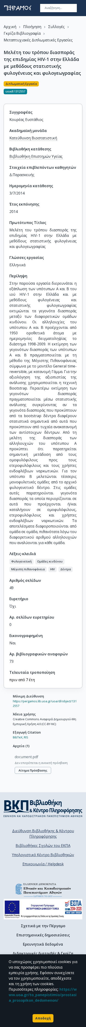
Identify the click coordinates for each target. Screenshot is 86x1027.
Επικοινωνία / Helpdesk (43, 863)
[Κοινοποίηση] (80, 90)
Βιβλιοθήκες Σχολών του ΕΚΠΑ (43, 845)
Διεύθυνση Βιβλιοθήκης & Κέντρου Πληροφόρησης (43, 833)
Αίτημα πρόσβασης (33, 770)
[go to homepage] (18, 8)
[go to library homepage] (43, 808)
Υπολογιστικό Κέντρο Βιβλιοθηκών (43, 854)
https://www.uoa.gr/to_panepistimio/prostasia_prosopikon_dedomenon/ (43, 995)
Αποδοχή (43, 1018)
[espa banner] (43, 909)
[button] (21, 561)
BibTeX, (18, 737)
